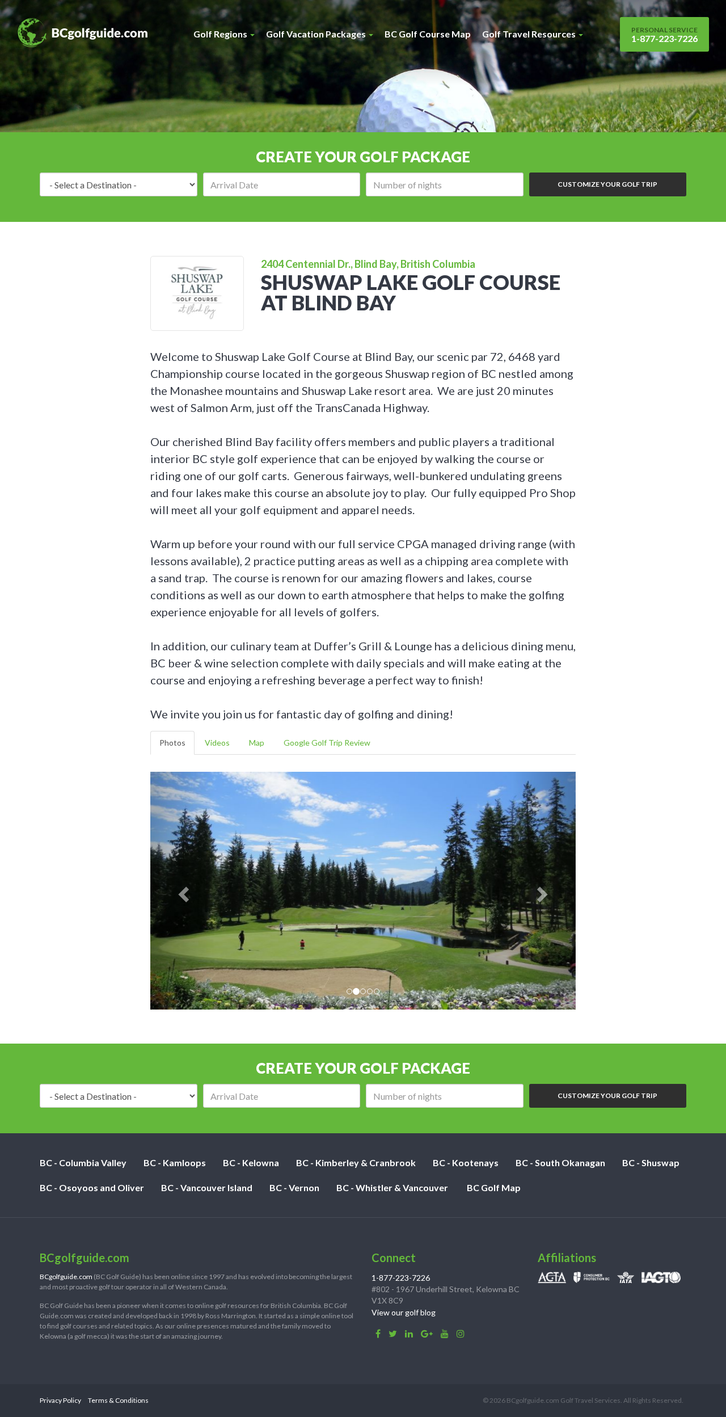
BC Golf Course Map (428, 33)
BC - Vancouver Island (206, 1187)
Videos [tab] (217, 742)
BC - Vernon (294, 1187)
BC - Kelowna (251, 1162)
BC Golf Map (494, 1187)
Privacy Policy (60, 1400)
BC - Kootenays (466, 1162)
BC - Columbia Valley (83, 1162)
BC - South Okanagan (560, 1162)
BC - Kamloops (174, 1162)
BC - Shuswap (650, 1162)
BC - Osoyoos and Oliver (92, 1187)
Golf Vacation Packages (317, 33)
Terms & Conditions (118, 1400)
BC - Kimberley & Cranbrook (356, 1162)
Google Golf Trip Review (327, 742)
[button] (182, 891)
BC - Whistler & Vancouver (392, 1187)
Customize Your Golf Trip (607, 184)
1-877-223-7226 (664, 35)
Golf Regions (221, 33)
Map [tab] (256, 742)
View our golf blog (404, 1312)
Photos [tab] (172, 742)
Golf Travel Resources (529, 33)
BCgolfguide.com (66, 1276)
